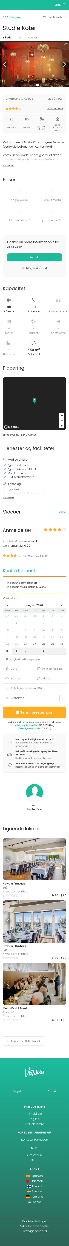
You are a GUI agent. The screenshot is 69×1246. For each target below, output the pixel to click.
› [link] (61, 605)
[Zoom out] (61, 420)
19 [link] (25, 637)
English (17, 1091)
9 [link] (61, 623)
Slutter (47, 678)
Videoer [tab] (32, 37)
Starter (15, 678)
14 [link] (43, 630)
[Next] (58, 859)
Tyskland (36, 1197)
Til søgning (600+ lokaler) (25, 1041)
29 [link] (25, 616)
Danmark (36, 1181)
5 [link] (25, 623)
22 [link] (52, 637)
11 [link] (16, 630)
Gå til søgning (12, 17)
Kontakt (35, 257)
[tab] (34, 512)
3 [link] (7, 623)
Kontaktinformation (34, 1140)
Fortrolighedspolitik (29, 728)
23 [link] (61, 637)
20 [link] (34, 637)
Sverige (36, 1191)
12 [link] (25, 630)
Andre (36, 1202)
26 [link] (25, 644)
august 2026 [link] (34, 605)
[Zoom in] (61, 415)
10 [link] (7, 630)
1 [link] (52, 616)
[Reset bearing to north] (61, 425)
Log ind (34, 1119)
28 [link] (16, 616)
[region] (34, 403)
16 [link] (61, 630)
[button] (5, 64)
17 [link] (7, 637)
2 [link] (61, 616)
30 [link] (34, 616)
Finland (36, 1186)
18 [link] (16, 637)
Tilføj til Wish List (56, 17)
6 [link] (34, 623)
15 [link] (52, 630)
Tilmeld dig (34, 1114)
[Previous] (11, 859)
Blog (34, 1160)
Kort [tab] (20, 37)
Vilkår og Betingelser (27, 725)
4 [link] (16, 623)
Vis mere (8, 165)
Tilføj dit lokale (34, 1124)
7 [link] (43, 623)
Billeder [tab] (8, 37)
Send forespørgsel (36, 712)
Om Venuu (34, 1155)
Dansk (51, 1091)
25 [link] (16, 644)
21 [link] (43, 637)
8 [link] (52, 623)
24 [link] (7, 644)
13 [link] (34, 630)
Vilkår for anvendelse (34, 1226)
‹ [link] (7, 605)
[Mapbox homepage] (11, 427)
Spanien (37, 1176)
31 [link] (43, 616)
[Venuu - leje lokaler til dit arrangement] (9, 4)
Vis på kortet (55, 99)
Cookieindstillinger (34, 1221)
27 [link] (7, 616)
